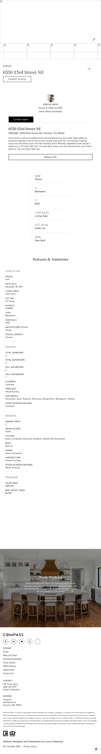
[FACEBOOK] (5, 641)
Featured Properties (12, 659)
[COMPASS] (37, 641)
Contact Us (50, 598)
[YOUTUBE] (21, 641)
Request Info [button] (50, 157)
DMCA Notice (9, 666)
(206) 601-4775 (55, 108)
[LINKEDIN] (13, 641)
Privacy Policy (30, 746)
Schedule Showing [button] (17, 79)
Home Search (9, 662)
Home (5, 652)
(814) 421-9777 (10, 687)
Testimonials (8, 670)
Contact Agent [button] (21, 119)
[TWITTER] (29, 641)
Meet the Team (10, 655)
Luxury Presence (54, 741)
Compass (58, 712)
